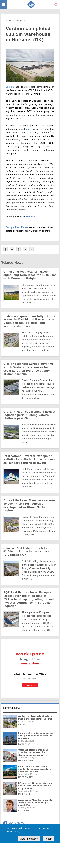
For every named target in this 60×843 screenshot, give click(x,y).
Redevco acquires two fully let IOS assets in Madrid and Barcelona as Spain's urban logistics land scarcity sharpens (29, 321)
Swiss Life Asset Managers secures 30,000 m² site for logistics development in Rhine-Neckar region (30, 505)
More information (29, 838)
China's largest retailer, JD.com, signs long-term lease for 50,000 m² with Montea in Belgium (30, 275)
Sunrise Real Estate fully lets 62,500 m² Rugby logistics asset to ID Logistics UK (29, 551)
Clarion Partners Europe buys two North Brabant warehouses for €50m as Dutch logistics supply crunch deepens (29, 368)
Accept (48, 838)
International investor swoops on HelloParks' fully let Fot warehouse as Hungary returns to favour (30, 459)
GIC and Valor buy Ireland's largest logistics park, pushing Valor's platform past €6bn (30, 415)
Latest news (12, 708)
